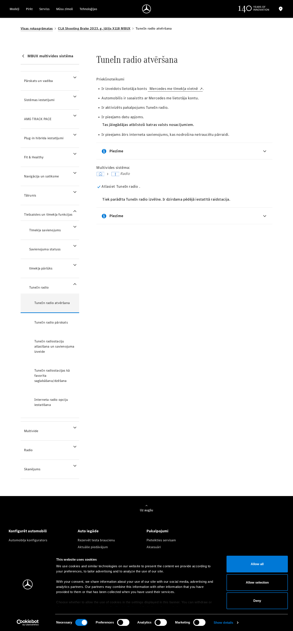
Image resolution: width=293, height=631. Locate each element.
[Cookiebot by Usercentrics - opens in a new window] (28, 622)
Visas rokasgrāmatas (37, 28)
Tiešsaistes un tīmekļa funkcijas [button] (48, 214)
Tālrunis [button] (30, 195)
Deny (257, 600)
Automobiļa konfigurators (28, 540)
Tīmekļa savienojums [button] (45, 230)
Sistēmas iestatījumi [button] (39, 100)
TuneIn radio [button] (39, 287)
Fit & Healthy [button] (34, 157)
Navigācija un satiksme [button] (41, 176)
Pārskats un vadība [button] (38, 81)
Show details (223, 622)
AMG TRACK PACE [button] (38, 119)
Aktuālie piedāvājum (93, 547)
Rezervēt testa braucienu (96, 540)
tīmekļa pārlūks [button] (41, 268)
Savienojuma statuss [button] (45, 249)
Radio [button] (28, 450)
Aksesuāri (153, 547)
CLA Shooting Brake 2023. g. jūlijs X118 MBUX (94, 28)
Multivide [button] (31, 431)
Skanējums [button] (32, 469)
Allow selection (257, 582)
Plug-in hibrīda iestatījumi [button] (43, 138)
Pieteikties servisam (161, 540)
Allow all (257, 564)
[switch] (123, 622)
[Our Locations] (280, 9)
